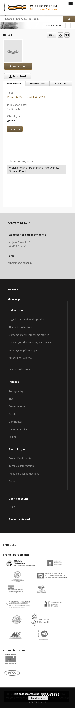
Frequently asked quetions (24, 473)
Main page (14, 299)
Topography (16, 391)
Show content (18, 66)
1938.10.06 (13, 109)
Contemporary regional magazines (29, 335)
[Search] (69, 19)
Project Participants (20, 458)
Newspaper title (18, 429)
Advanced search (54, 25)
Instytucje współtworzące (23, 350)
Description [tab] (14, 83)
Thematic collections (20, 327)
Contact (13, 481)
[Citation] (67, 35)
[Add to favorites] (60, 35)
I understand (38, 698)
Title (11, 398)
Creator (13, 414)
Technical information (21, 466)
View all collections (19, 369)
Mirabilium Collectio (20, 358)
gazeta (11, 120)
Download (19, 76)
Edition (13, 437)
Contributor (15, 421)
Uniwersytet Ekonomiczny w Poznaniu (30, 342)
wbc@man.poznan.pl (20, 263)
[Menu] (70, 3)
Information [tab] (37, 83)
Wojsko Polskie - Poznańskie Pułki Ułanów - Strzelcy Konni (34, 169)
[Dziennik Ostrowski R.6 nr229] (13, 51)
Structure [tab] (60, 83)
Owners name (17, 406)
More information (50, 693)
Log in (12, 506)
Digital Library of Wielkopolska (26, 319)
